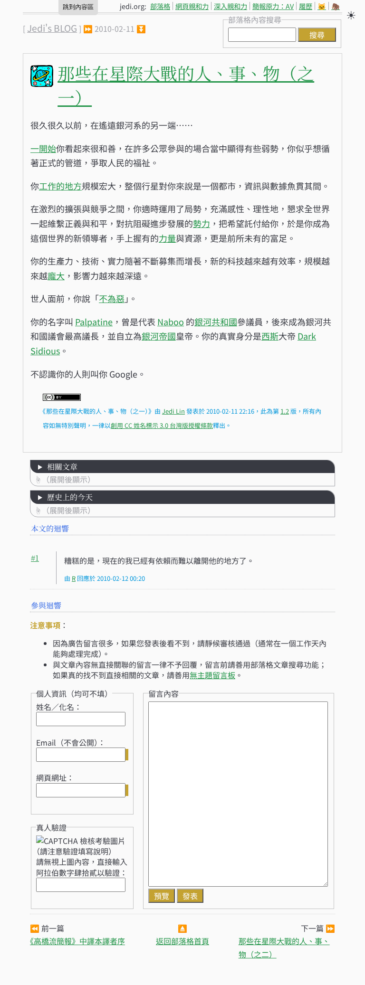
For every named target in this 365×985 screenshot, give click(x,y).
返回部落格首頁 (182, 941)
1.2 (284, 411)
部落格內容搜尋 (254, 19)
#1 (35, 557)
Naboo (170, 321)
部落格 (160, 6)
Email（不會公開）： (71, 742)
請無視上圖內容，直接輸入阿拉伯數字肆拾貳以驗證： (81, 867)
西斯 (270, 336)
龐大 (56, 275)
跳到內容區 (78, 6)
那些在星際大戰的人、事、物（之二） (284, 947)
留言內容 (163, 693)
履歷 (305, 6)
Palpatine (94, 321)
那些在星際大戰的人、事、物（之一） (186, 85)
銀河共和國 (215, 321)
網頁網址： (55, 777)
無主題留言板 (212, 675)
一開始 (43, 148)
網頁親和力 (192, 6)
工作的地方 (60, 186)
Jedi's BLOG (52, 28)
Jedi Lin (173, 411)
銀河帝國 (159, 336)
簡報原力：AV (273, 6)
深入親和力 (230, 6)
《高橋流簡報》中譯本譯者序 (77, 941)
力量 (167, 238)
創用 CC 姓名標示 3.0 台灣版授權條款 (162, 425)
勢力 (201, 223)
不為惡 (112, 298)
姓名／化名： (59, 706)
